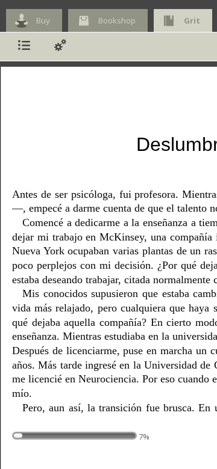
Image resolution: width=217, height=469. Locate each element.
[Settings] (60, 46)
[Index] (24, 46)
